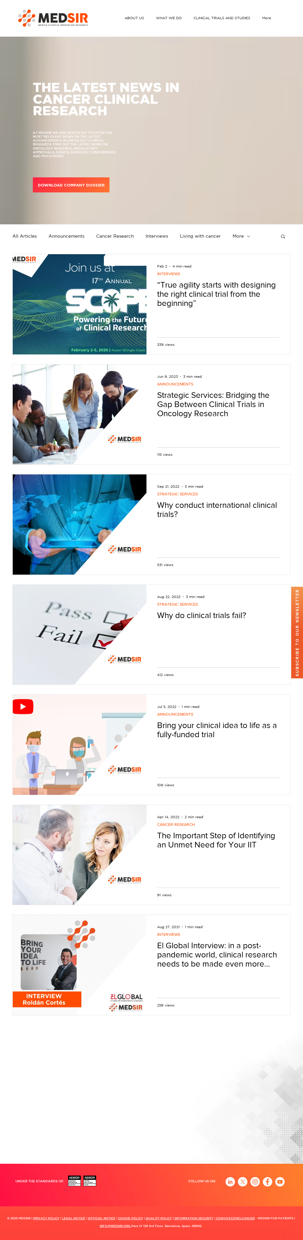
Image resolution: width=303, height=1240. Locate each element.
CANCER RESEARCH (176, 824)
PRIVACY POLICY (46, 1218)
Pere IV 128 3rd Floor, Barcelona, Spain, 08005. (166, 1226)
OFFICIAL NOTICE (101, 1218)
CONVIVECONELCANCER (235, 1218)
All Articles (24, 236)
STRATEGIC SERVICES (177, 494)
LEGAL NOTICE (73, 1218)
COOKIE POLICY (130, 1218)
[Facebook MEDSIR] (267, 1181)
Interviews (157, 236)
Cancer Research (115, 236)
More (238, 236)
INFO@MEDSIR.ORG (115, 1226)
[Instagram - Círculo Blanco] (255, 1181)
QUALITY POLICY (159, 1218)
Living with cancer (200, 236)
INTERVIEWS (168, 273)
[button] (136, 18)
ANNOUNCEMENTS (175, 384)
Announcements (66, 236)
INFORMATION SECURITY (193, 1218)
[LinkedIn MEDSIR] (230, 1181)
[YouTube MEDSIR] (280, 1181)
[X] (242, 1181)
